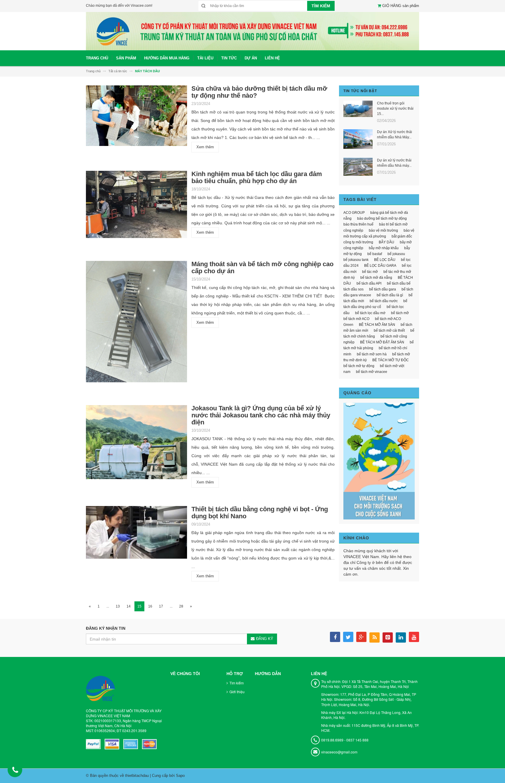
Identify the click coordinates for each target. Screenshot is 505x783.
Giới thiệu (237, 691)
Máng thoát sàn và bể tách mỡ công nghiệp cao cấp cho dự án (262, 267)
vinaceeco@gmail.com (339, 751)
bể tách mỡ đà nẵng (376, 278)
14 (129, 606)
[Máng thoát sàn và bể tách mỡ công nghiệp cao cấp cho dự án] (136, 323)
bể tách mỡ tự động (358, 366)
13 (118, 606)
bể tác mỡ (370, 272)
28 (181, 606)
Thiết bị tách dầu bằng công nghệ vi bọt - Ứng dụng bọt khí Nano (259, 512)
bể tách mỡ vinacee (371, 372)
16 (150, 606)
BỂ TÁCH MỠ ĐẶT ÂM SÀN (382, 342)
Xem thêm (205, 147)
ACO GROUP (354, 213)
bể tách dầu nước (384, 301)
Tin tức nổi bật (360, 91)
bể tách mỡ (400, 313)
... (107, 606)
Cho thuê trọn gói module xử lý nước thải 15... (395, 108)
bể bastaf (374, 254)
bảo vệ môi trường (383, 230)
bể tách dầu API (369, 283)
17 (161, 606)
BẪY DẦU (386, 242)
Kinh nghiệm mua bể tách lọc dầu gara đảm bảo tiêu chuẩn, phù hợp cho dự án (256, 177)
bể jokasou (396, 254)
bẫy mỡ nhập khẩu (384, 248)
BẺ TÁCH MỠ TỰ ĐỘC (390, 360)
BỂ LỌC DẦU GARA (380, 266)
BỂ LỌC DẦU (384, 260)
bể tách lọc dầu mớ (370, 313)
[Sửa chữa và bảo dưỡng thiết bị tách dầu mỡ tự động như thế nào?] (136, 117)
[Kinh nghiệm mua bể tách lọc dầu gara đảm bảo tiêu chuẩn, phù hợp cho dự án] (136, 206)
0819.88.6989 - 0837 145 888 (345, 739)
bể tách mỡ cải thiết (389, 330)
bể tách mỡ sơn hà (372, 354)
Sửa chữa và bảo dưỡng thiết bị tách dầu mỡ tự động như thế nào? (259, 92)
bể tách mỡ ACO (356, 319)
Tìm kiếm (236, 682)
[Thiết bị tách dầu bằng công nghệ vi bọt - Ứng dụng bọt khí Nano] (136, 534)
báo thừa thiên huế (358, 224)
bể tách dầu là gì (390, 295)
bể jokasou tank (356, 260)
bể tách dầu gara (382, 289)
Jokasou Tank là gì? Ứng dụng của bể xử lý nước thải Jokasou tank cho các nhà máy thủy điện (260, 415)
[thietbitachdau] (252, 31)
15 (139, 606)
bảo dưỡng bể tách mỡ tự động (382, 218)
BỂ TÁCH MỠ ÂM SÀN (377, 325)
